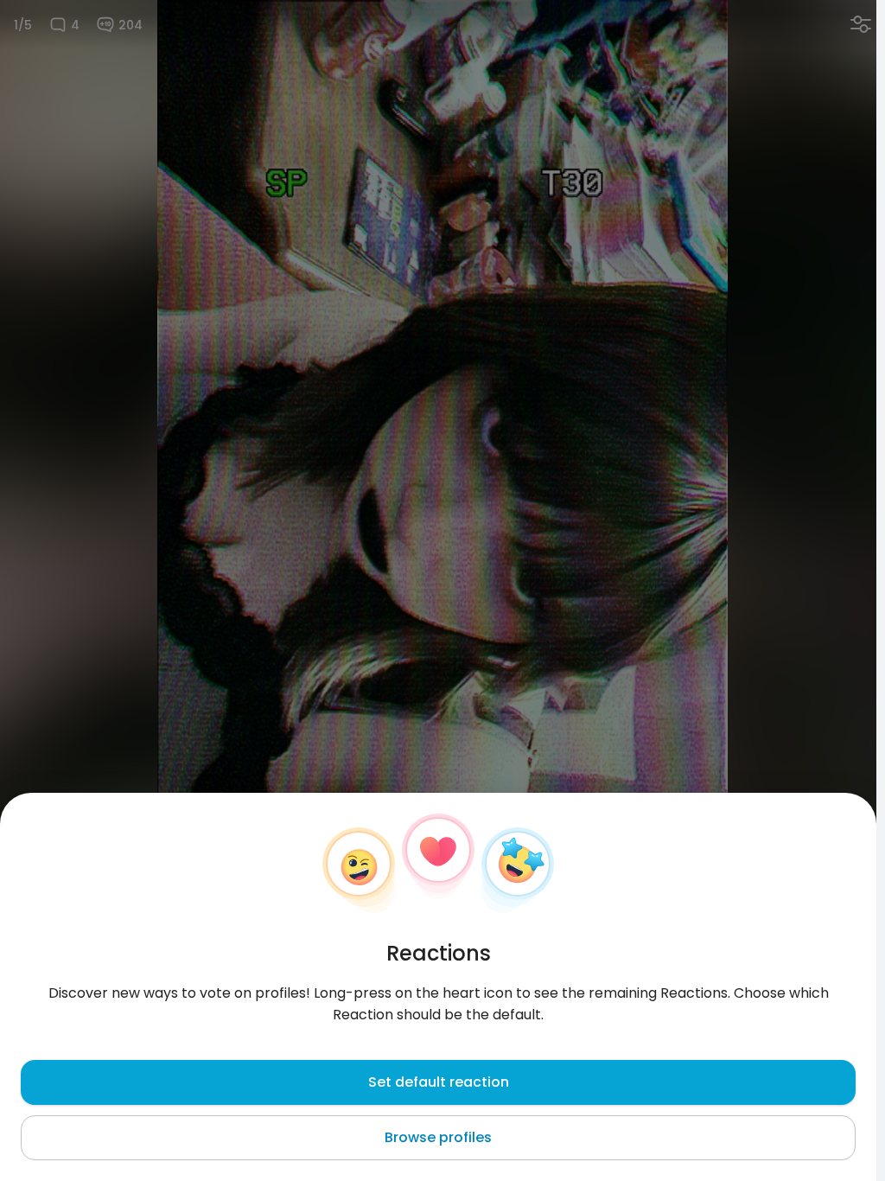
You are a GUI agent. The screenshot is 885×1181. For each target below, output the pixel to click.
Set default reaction (438, 1082)
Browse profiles (438, 1137)
